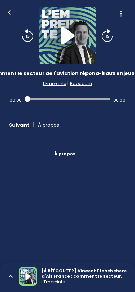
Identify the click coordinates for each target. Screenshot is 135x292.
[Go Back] (9, 12)
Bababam (81, 83)
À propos (64, 154)
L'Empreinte (54, 83)
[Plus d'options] (121, 14)
